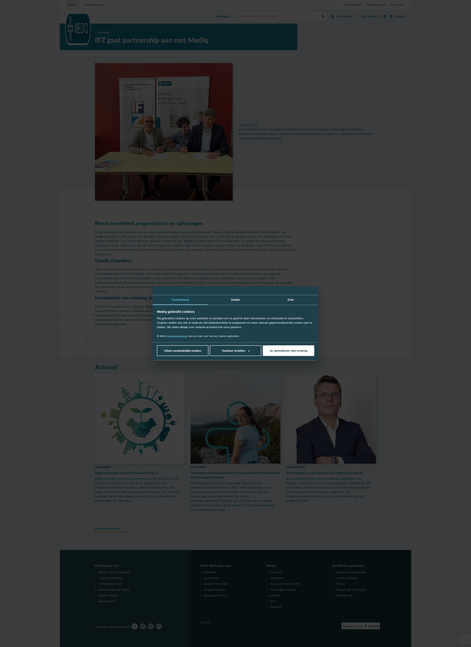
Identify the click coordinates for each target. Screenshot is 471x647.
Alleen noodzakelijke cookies (182, 350)
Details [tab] (235, 299)
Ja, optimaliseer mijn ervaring (288, 350)
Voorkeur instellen (233, 350)
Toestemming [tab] (180, 299)
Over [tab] (291, 299)
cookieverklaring (177, 336)
